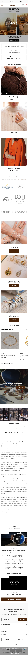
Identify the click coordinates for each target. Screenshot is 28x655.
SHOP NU (14, 24)
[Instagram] (16, 644)
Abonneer (22, 619)
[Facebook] (12, 644)
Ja (12, 650)
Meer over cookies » (14, 653)
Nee (19, 650)
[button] (2, 5)
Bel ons (7, 639)
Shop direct (14, 99)
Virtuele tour (18, 432)
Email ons (20, 639)
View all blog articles (13, 599)
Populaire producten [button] (7, 363)
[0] (25, 5)
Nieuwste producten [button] (7, 329)
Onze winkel (8, 432)
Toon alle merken (21, 179)
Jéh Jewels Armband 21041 (8, 355)
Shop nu (14, 251)
